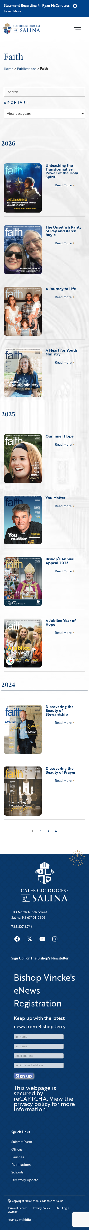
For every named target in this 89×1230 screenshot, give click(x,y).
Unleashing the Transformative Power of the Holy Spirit (62, 171)
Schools (17, 1172)
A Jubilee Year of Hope (61, 622)
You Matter (55, 497)
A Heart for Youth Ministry (61, 352)
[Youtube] (42, 939)
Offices (16, 1149)
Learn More (12, 11)
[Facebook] (17, 939)
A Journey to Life (61, 289)
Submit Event (21, 1141)
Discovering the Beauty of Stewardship (60, 710)
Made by (13, 1220)
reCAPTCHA (30, 1098)
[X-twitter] (29, 939)
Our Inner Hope (60, 436)
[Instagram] (55, 939)
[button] (77, 28)
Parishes (17, 1156)
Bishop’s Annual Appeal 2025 (60, 561)
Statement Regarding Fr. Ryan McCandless (37, 5)
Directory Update (24, 1179)
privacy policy (32, 1104)
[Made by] (25, 1219)
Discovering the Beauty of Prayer (60, 770)
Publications (26, 68)
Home (8, 68)
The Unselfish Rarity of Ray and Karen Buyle (64, 231)
